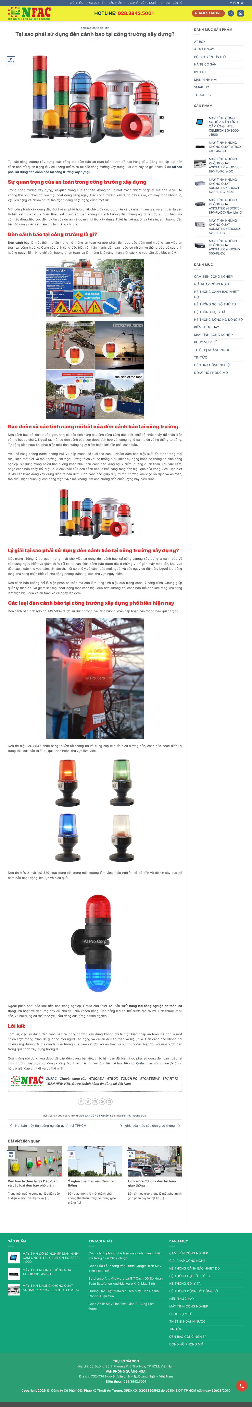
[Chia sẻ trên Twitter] (88, 1101)
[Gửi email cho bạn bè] (95, 1101)
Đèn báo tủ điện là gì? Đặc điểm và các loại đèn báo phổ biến (33, 1183)
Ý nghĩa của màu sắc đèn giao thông (148, 1126)
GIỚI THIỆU (76, 2)
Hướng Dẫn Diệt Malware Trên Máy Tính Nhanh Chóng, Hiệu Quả (124, 1293)
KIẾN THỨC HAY (206, 327)
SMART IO (201, 87)
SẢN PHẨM (115, 2)
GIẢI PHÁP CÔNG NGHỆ (142, 2)
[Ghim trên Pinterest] (102, 1101)
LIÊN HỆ (177, 2)
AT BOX (199, 42)
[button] (240, 13)
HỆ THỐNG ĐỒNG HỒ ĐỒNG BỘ (218, 320)
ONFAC (51, 1078)
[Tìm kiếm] (231, 13)
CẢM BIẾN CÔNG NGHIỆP (213, 276)
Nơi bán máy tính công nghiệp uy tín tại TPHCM (50, 1126)
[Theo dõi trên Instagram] (234, 3)
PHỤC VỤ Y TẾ (95, 2)
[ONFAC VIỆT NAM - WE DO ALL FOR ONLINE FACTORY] (29, 13)
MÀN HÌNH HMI (205, 80)
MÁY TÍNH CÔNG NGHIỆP (213, 335)
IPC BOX (200, 72)
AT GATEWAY (204, 49)
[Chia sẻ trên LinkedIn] (109, 1101)
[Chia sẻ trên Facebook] (81, 1101)
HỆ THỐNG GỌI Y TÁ (209, 312)
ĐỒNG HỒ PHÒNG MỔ (211, 373)
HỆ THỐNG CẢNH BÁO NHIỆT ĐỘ (216, 294)
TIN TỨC (164, 2)
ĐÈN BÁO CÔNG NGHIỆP (95, 28)
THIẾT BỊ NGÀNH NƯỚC (212, 350)
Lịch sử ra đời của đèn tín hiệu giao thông (152, 1183)
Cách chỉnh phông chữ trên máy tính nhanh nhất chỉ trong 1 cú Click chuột (124, 1255)
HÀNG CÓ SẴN (205, 64)
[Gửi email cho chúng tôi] (242, 3)
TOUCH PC (202, 95)
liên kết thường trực (134, 1115)
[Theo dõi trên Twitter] (238, 3)
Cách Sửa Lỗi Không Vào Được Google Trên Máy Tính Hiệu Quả (125, 1268)
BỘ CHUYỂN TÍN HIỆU (211, 57)
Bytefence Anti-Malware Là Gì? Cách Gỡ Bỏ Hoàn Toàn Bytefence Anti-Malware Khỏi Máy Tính (126, 1280)
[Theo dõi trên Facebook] (231, 3)
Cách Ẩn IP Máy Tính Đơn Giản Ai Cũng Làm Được (122, 1306)
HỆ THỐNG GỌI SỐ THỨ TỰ (215, 304)
